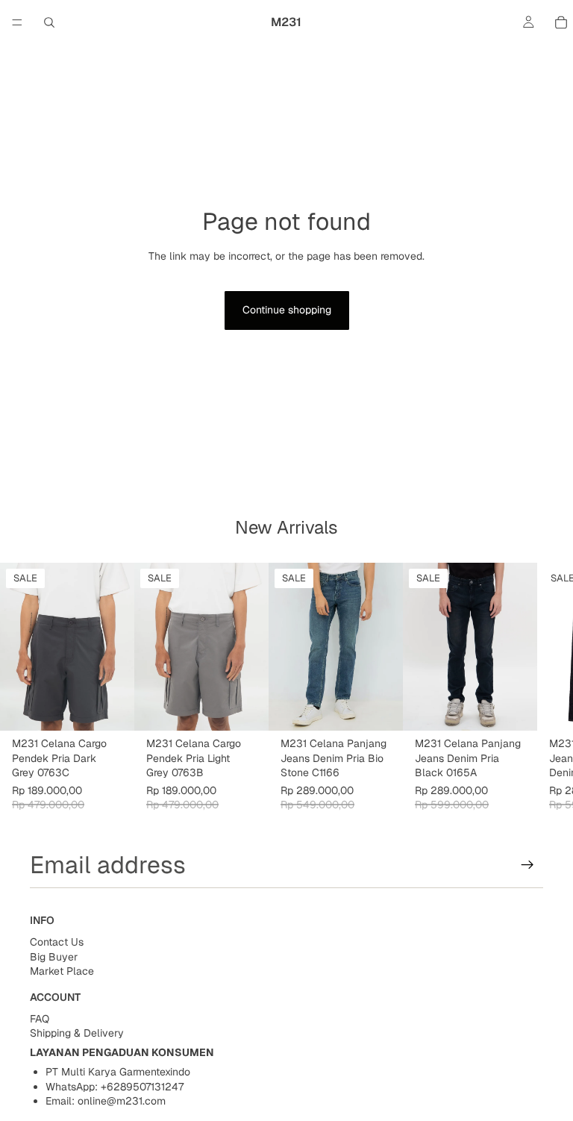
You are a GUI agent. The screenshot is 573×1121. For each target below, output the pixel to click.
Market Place (62, 971)
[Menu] (17, 22)
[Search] (49, 22)
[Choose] (111, 708)
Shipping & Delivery (77, 1033)
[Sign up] (527, 865)
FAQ (39, 1018)
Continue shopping (286, 309)
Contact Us (57, 942)
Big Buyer (54, 957)
